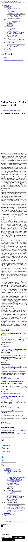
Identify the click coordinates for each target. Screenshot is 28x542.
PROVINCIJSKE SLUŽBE (14, 8)
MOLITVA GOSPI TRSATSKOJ (15, 32)
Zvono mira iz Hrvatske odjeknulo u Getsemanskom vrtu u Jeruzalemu (12, 382)
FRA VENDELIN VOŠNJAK (14, 16)
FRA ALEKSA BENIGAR (13, 18)
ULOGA (9, 12)
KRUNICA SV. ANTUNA (13, 35)
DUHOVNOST (8, 27)
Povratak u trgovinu (18, 537)
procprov (3, 108)
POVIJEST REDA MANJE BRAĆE (16, 14)
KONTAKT (7, 48)
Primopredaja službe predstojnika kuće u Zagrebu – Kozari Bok (14, 368)
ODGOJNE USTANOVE (13, 21)
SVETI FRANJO (11, 28)
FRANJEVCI (19, 1)
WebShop (6, 51)
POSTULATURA (11, 22)
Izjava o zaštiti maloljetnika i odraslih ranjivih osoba (13, 521)
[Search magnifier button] (2, 440)
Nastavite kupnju (8, 540)
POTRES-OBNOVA (9, 49)
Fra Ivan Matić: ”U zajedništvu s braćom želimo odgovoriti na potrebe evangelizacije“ (14, 350)
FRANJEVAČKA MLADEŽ (14, 41)
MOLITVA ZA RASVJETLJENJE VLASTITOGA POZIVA (15, 46)
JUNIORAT (10, 25)
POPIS (8, 9)
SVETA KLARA (11, 29)
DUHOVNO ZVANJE (9, 42)
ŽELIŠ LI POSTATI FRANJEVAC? (16, 44)
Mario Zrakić (4, 344)
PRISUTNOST (11, 11)
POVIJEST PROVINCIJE (13, 15)
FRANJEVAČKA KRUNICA (14, 34)
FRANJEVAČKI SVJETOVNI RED (16, 39)
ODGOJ (6, 19)
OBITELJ (6, 38)
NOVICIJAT (10, 24)
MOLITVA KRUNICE (12, 31)
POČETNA (7, 5)
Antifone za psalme (11, 36)
